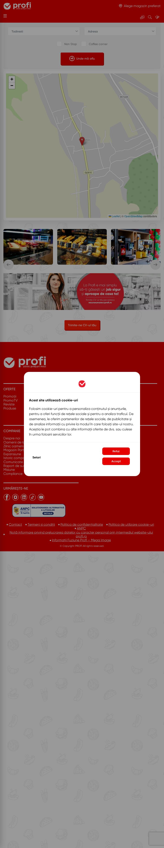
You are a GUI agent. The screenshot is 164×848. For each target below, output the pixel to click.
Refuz (116, 451)
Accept (116, 461)
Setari (36, 457)
